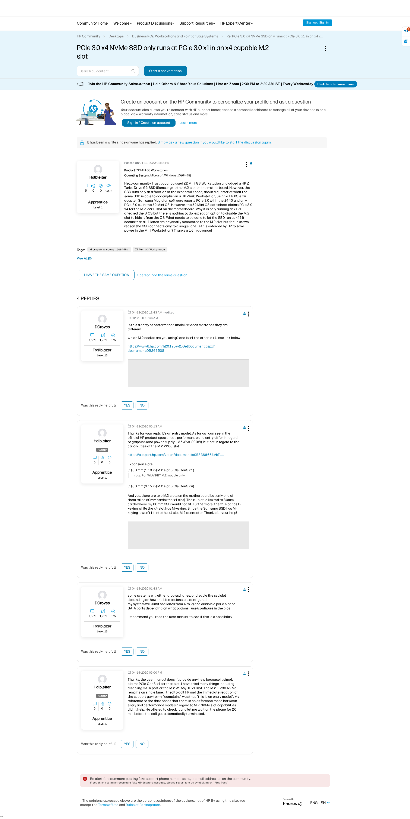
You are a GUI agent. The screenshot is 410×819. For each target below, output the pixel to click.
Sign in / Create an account (148, 123)
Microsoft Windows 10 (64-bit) (109, 249)
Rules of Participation (143, 805)
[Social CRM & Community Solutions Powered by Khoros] (292, 802)
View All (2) (84, 258)
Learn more (188, 123)
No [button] (142, 405)
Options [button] (328, 48)
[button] (246, 163)
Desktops (116, 36)
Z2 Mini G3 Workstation (150, 249)
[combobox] (108, 71)
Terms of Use (108, 805)
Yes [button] (127, 405)
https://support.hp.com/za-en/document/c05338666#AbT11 (176, 455)
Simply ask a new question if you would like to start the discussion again (214, 142)
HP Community (88, 36)
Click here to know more (335, 84)
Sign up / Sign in (317, 22)
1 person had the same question (162, 275)
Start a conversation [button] (165, 71)
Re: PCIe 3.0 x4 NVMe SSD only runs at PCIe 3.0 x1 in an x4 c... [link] (275, 36)
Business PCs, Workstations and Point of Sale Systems (175, 36)
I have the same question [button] (106, 275)
